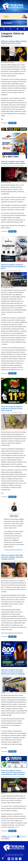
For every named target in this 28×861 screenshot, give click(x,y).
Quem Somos (11, 854)
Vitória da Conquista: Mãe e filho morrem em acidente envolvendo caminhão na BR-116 (12, 557)
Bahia (9, 45)
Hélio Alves (17, 854)
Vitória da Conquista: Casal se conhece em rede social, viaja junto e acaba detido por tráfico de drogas (13, 772)
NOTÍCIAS (13, 676)
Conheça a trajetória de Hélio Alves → (14, 549)
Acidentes (11, 165)
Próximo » (6, 838)
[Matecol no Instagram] (14, 129)
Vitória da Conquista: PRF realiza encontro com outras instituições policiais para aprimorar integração (13, 672)
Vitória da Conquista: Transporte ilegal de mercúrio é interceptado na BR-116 (13, 266)
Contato (21, 854)
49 (2, 838)
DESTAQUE (11, 561)
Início (6, 854)
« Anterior (4, 836)
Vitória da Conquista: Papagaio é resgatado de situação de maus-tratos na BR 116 (12, 408)
